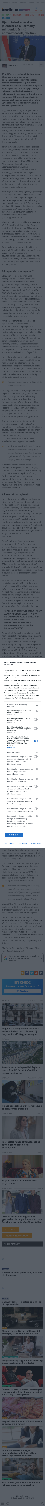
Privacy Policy (36, 843)
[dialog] (22, 753)
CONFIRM (13, 835)
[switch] (36, 711)
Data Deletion (9, 843)
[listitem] (22, 705)
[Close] (40, 662)
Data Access (22, 843)
